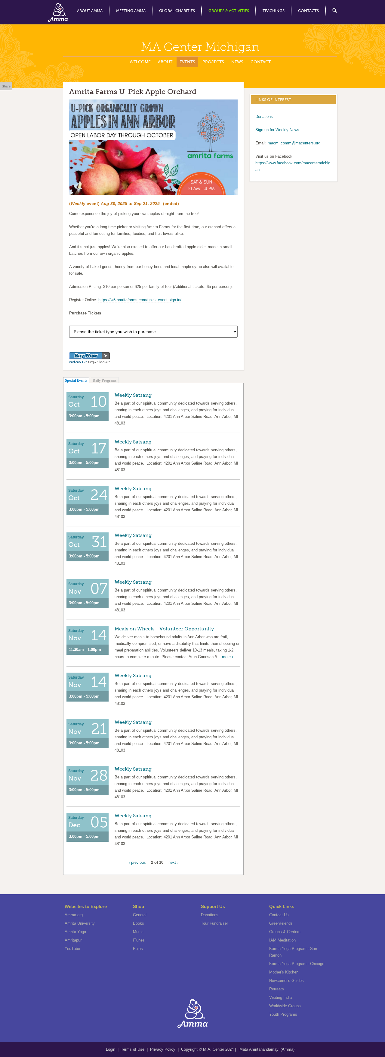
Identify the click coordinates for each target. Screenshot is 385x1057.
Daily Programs (105, 380)
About (165, 62)
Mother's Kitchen (283, 972)
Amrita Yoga (75, 931)
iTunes (139, 940)
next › (173, 862)
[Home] (58, 12)
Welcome (140, 62)
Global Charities (177, 10)
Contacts (308, 10)
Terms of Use (133, 1049)
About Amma (90, 10)
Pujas (138, 948)
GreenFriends (281, 923)
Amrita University (80, 923)
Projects (213, 62)
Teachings (274, 10)
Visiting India (280, 997)
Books (138, 923)
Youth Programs (283, 1014)
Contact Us (279, 915)
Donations (264, 116)
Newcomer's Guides (286, 980)
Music (138, 931)
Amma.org (74, 915)
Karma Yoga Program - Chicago (296, 963)
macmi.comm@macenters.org (294, 143)
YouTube (72, 948)
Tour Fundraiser (214, 923)
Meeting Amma (131, 10)
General (139, 915)
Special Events (76, 380)
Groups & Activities (228, 10)
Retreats (276, 989)
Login (111, 1049)
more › (227, 657)
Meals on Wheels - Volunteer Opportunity (164, 629)
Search (331, 11)
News (237, 62)
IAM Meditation (282, 940)
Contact (261, 62)
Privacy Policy (162, 1049)
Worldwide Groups (285, 1006)
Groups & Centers (284, 931)
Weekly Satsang (133, 395)
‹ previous (137, 862)
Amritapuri (73, 940)
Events (187, 62)
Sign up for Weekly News (277, 130)
